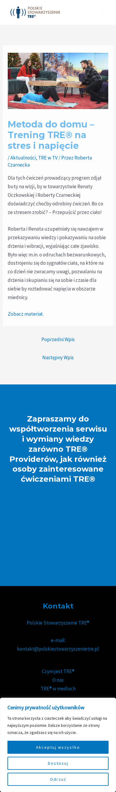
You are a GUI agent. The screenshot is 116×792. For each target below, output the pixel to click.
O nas (58, 680)
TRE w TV (48, 157)
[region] (58, 745)
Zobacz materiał (25, 314)
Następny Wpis (58, 357)
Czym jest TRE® (58, 671)
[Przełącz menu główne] (103, 12)
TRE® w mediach (58, 688)
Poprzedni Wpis (58, 339)
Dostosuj (58, 763)
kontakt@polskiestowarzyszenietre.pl (58, 649)
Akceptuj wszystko (58, 747)
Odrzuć (58, 779)
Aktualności (23, 157)
